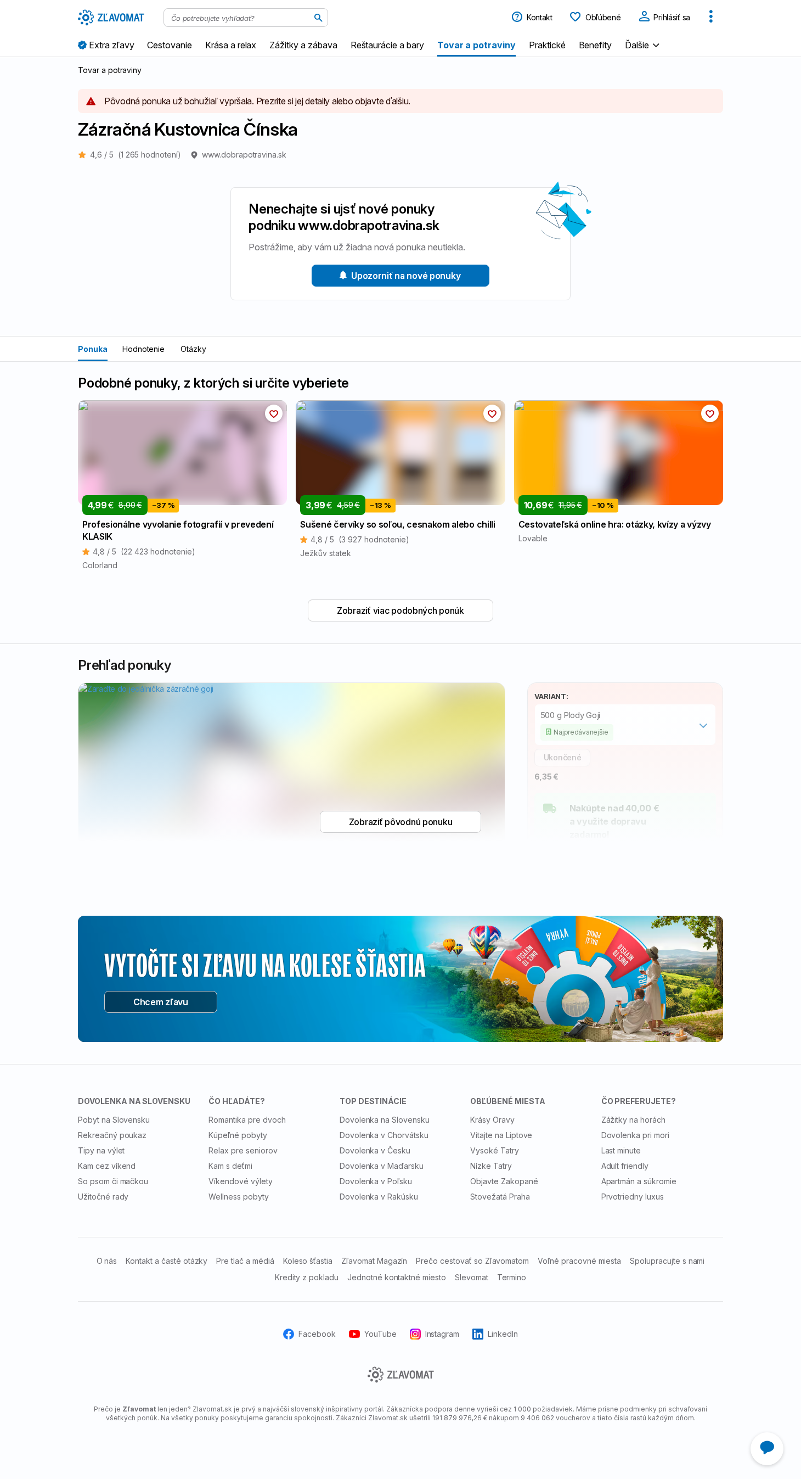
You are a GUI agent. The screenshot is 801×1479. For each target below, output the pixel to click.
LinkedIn (503, 1333)
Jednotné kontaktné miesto (396, 1277)
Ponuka (93, 349)
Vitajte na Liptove (501, 1135)
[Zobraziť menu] (711, 17)
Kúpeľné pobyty (237, 1135)
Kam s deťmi (230, 1165)
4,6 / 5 (135, 154)
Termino (512, 1277)
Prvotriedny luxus (632, 1196)
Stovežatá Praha (499, 1196)
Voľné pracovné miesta (579, 1260)
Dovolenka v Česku (375, 1150)
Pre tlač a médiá (245, 1260)
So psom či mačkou (113, 1181)
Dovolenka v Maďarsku (382, 1165)
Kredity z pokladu (307, 1277)
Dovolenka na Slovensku (385, 1119)
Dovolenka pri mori (635, 1135)
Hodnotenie (143, 349)
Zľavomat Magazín (374, 1260)
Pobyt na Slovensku (114, 1119)
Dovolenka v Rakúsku (379, 1196)
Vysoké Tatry (494, 1150)
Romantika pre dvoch (246, 1119)
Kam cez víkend (107, 1165)
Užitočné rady (103, 1196)
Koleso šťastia (307, 1260)
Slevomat (471, 1277)
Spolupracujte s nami (667, 1260)
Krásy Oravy (492, 1119)
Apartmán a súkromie (638, 1181)
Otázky (193, 349)
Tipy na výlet (101, 1150)
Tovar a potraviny (110, 70)
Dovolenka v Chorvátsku (384, 1135)
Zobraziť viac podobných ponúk (400, 610)
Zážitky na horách (633, 1119)
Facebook (317, 1333)
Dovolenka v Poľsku (376, 1181)
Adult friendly (624, 1165)
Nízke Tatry (491, 1165)
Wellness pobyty (238, 1196)
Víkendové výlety (240, 1181)
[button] (643, 45)
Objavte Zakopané (504, 1181)
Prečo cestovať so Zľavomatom (472, 1260)
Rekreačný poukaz (112, 1135)
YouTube (380, 1333)
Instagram (442, 1333)
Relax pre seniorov (242, 1150)
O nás (107, 1260)
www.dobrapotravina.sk (244, 154)
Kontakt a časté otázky (166, 1260)
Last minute (621, 1150)
